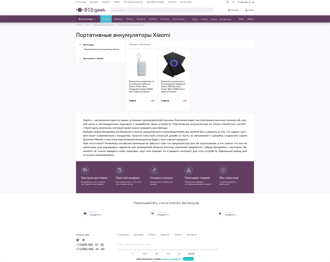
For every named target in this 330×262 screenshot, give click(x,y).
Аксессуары (179, 19)
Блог (241, 19)
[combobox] (143, 45)
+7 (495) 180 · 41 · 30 (90, 244)
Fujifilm (204, 19)
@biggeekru (95, 214)
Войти (251, 10)
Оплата (152, 234)
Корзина (235, 10)
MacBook (141, 19)
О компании (81, 2)
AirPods (153, 19)
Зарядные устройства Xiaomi (104, 25)
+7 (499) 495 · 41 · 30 (245, 2)
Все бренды (225, 19)
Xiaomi (87, 25)
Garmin (213, 19)
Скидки (106, 19)
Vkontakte (162, 212)
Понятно (188, 259)
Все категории (86, 19)
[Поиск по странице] (211, 10)
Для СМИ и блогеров (155, 2)
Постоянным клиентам (133, 2)
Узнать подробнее (171, 259)
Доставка (94, 2)
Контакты (172, 2)
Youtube (93, 212)
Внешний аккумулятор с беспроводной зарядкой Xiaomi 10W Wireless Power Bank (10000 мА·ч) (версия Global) (173, 86)
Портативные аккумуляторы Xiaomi (101, 49)
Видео (251, 19)
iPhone (129, 19)
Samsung (164, 19)
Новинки (118, 19)
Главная (79, 25)
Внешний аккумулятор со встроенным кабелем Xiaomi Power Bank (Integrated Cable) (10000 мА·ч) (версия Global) (141, 86)
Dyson (195, 19)
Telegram (229, 212)
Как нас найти (186, 2)
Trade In (116, 2)
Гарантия (106, 2)
